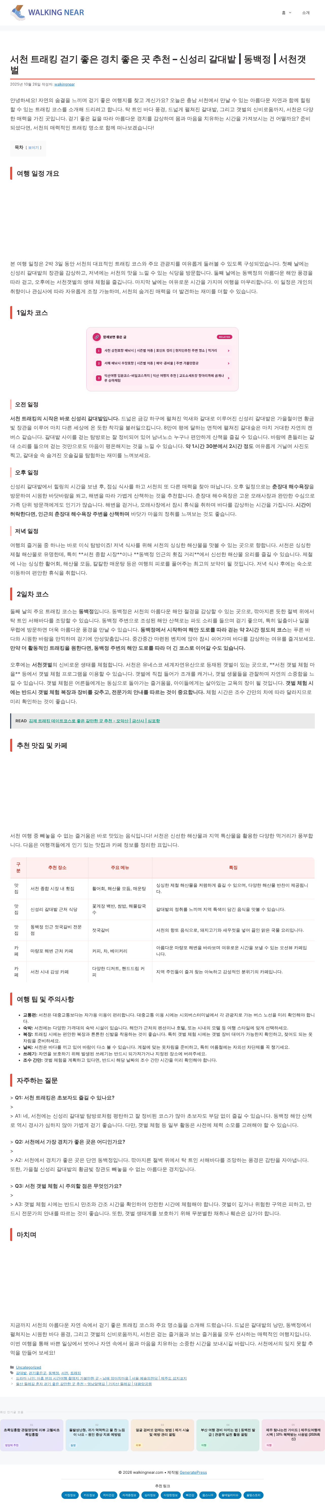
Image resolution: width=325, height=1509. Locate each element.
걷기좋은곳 (37, 1373)
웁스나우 (208, 1495)
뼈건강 (190, 1495)
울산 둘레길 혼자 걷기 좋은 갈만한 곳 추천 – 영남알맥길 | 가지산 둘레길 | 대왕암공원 (84, 1384)
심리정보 (150, 1495)
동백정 (53, 1373)
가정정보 (70, 1495)
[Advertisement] (162, 221)
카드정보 (89, 1495)
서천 (64, 1373)
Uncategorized (28, 1367)
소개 (306, 12)
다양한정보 (171, 1495)
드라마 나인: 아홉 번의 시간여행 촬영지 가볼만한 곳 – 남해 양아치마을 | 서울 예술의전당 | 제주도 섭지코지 (101, 1378)
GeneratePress (193, 1472)
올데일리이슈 (230, 1495)
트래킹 (75, 1373)
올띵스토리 (254, 1495)
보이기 (33, 147)
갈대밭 (21, 1373)
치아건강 (108, 1495)
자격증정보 (129, 1495)
